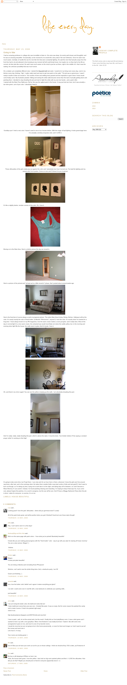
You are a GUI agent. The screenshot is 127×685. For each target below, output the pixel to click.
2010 (93, 106)
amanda (10, 581)
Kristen (10, 555)
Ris (9, 642)
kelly (9, 523)
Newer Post (7, 671)
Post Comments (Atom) (19, 675)
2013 (93, 108)
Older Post (84, 671)
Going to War (9, 52)
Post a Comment (8, 668)
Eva (9, 653)
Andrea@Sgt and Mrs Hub (16, 533)
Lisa (9, 508)
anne (9, 601)
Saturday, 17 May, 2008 (17, 663)
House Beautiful (20, 497)
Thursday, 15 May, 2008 (18, 518)
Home (4, 44)
